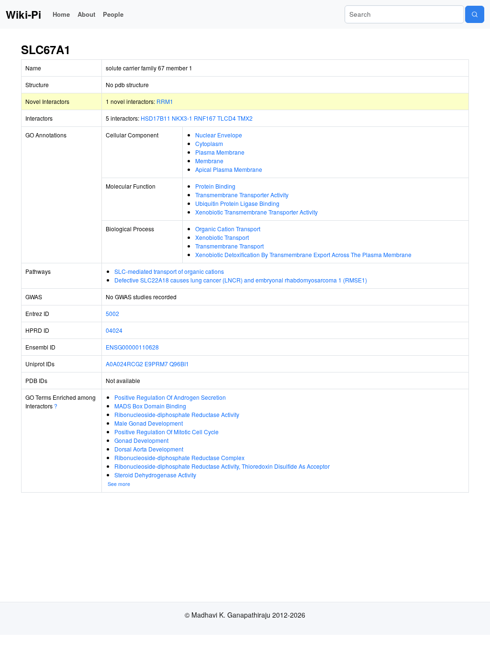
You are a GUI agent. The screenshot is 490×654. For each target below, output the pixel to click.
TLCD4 (226, 118)
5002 (112, 313)
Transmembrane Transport (229, 246)
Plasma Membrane (220, 152)
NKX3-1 (182, 118)
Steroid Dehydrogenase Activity (155, 475)
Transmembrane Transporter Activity (242, 195)
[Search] (474, 14)
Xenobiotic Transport (222, 237)
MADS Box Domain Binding (150, 406)
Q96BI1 (179, 364)
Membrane (209, 161)
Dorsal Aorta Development (148, 449)
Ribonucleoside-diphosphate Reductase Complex (179, 457)
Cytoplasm (209, 143)
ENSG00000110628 (132, 347)
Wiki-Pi (23, 14)
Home (61, 14)
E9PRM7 (156, 364)
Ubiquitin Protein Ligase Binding (237, 203)
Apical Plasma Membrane (228, 169)
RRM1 (164, 101)
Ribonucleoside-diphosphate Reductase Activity (176, 414)
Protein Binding (215, 186)
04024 (114, 330)
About (86, 14)
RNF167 (205, 118)
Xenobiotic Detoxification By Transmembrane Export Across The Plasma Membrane (303, 254)
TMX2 (245, 118)
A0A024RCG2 (124, 364)
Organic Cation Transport (227, 229)
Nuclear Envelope (218, 135)
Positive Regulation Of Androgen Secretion (170, 397)
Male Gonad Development (148, 423)
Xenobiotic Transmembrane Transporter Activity (256, 212)
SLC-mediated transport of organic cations (169, 271)
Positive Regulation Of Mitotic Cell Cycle (166, 432)
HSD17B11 (155, 118)
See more (119, 483)
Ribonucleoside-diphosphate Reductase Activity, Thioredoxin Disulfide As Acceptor (222, 466)
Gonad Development (141, 440)
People (113, 14)
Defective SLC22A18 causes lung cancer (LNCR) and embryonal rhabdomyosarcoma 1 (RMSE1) (240, 280)
